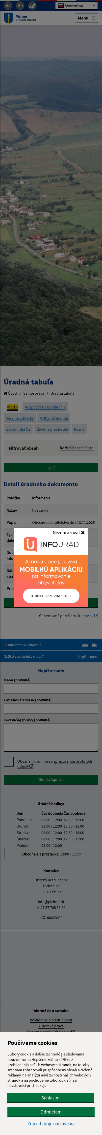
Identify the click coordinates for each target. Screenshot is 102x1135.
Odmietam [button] (51, 1112)
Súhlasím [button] (50, 1098)
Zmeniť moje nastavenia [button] (51, 1123)
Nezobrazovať (67, 532)
